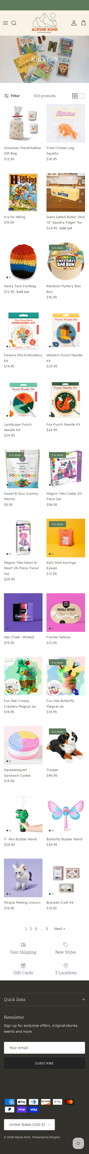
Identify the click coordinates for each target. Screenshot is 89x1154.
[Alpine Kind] (45, 23)
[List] (82, 96)
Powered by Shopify (46, 1137)
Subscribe (44, 1063)
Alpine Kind (23, 1137)
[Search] (16, 23)
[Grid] (75, 96)
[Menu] (5, 23)
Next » (59, 928)
